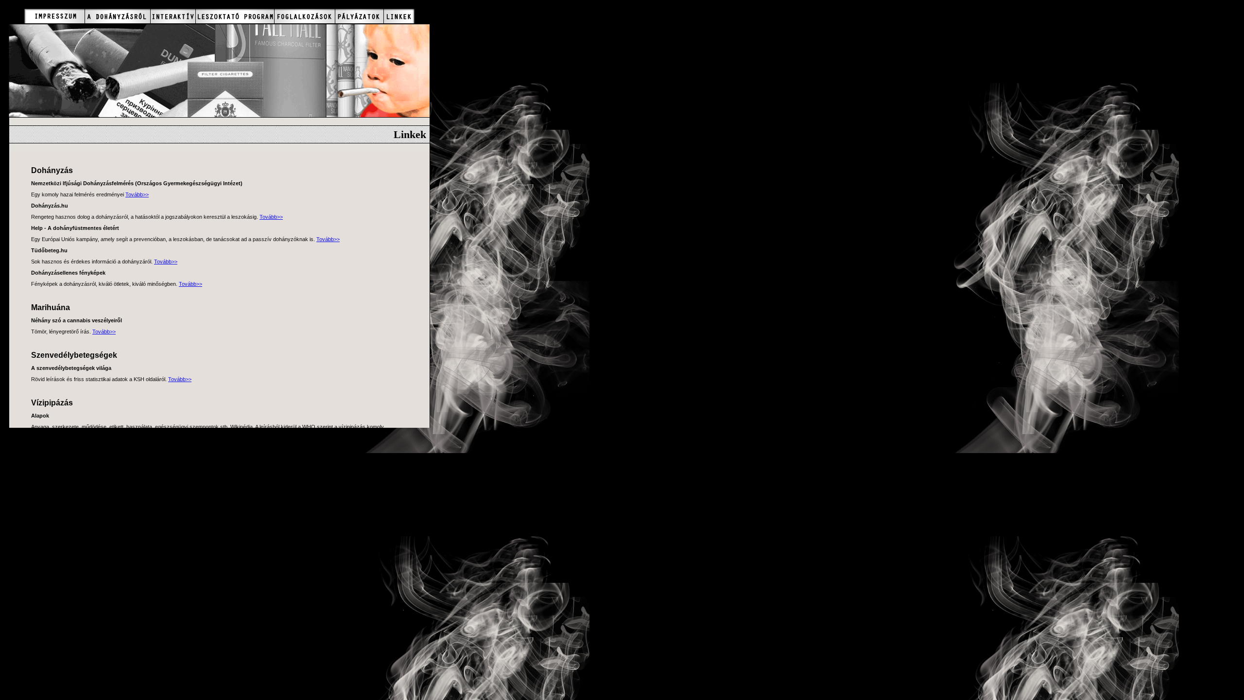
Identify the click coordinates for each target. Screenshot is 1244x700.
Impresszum (54, 16)
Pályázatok (359, 16)
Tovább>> (137, 194)
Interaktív (172, 16)
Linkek (399, 16)
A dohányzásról (117, 16)
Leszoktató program (234, 16)
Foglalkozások (304, 16)
